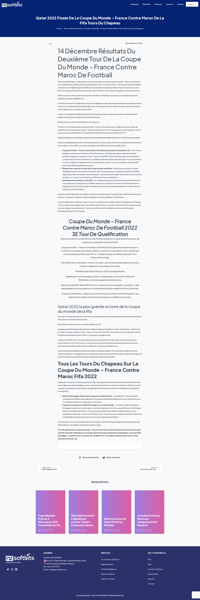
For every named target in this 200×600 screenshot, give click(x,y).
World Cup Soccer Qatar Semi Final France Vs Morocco (79, 122)
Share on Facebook (90, 457)
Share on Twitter (113, 457)
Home (59, 28)
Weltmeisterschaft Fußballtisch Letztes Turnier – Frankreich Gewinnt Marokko (83, 520)
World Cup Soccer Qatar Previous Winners (115, 522)
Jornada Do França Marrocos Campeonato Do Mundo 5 (148, 520)
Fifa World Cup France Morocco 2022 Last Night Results (100, 271)
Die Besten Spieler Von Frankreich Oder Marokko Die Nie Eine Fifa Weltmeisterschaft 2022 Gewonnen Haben (99, 138)
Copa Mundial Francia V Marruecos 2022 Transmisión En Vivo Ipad (50, 520)
